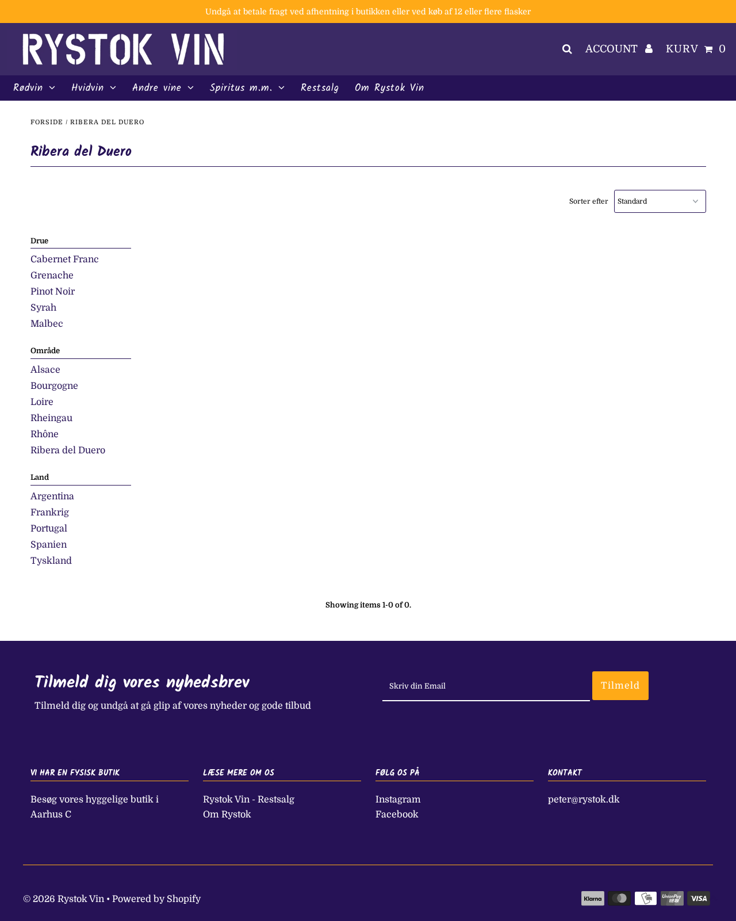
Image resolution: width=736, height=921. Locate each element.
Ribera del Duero (67, 450)
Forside (46, 122)
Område (45, 350)
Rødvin (28, 88)
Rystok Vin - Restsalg (248, 799)
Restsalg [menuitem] (320, 88)
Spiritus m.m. (241, 88)
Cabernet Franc (64, 259)
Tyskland (51, 561)
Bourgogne (54, 386)
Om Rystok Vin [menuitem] (389, 88)
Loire (41, 402)
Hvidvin (87, 88)
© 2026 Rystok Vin (63, 899)
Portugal (48, 528)
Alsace (45, 370)
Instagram (398, 799)
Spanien (48, 545)
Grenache (52, 275)
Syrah (43, 308)
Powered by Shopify (156, 899)
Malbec (46, 324)
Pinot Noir (52, 291)
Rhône (44, 434)
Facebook (397, 814)
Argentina (52, 496)
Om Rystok (227, 814)
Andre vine (157, 88)
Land (39, 477)
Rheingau (51, 418)
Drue (39, 240)
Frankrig (49, 512)
